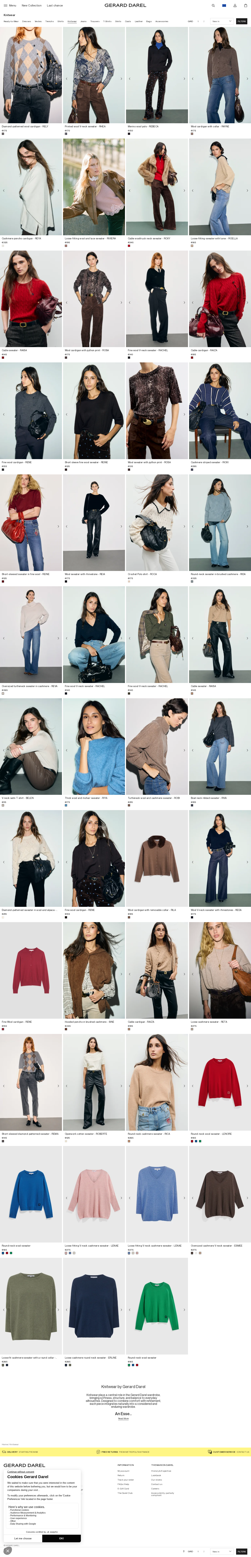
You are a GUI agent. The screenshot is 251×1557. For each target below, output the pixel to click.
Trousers (95, 21)
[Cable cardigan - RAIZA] (220, 299)
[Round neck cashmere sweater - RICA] (157, 1082)
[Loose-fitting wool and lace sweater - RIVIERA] (94, 187)
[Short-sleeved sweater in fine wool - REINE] (31, 522)
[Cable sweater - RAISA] (31, 299)
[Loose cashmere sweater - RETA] (220, 970)
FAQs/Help (123, 1484)
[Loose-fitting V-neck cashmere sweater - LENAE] (94, 1194)
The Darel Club (125, 1493)
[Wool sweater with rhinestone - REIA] (94, 522)
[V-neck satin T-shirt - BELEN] (31, 746)
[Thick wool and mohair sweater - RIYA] (94, 746)
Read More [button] (123, 1418)
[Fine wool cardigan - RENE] (31, 410)
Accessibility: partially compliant (162, 1494)
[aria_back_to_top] (183, 1551)
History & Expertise (161, 1471)
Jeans (83, 21)
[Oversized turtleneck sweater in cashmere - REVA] (31, 634)
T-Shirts (107, 21)
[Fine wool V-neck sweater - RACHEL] (157, 299)
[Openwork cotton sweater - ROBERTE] (94, 1082)
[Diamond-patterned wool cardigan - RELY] (31, 75)
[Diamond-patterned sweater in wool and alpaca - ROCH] (31, 858)
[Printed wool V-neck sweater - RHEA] (94, 75)
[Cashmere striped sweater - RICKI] (220, 410)
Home (5, 1444)
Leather (139, 21)
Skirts (118, 21)
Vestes (38, 21)
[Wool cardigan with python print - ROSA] (94, 299)
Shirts (61, 21)
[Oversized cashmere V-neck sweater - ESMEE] (220, 1194)
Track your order (126, 1480)
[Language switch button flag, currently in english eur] (224, 5)
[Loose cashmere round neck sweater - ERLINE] (94, 1306)
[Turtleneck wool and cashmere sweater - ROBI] (157, 746)
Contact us (156, 1484)
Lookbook (156, 1475)
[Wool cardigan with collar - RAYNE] (220, 75)
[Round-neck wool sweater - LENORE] (220, 1082)
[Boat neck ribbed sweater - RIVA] (220, 746)
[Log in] (235, 5)
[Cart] (245, 5)
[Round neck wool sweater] (31, 1194)
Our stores (156, 1480)
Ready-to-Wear (11, 21)
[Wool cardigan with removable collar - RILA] (157, 858)
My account (123, 1471)
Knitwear (72, 21)
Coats (128, 21)
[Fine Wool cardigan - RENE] (31, 970)
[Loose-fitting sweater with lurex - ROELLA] (220, 187)
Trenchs (49, 21)
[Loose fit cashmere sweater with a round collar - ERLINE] (31, 1306)
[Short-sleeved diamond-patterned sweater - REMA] (31, 1082)
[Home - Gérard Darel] (125, 5)
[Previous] (3, 78)
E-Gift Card (123, 1489)
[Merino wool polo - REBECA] (157, 75)
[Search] (213, 5)
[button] (241, 21)
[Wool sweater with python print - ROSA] (157, 410)
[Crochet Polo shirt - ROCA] (157, 522)
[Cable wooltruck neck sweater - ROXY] (157, 187)
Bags (149, 21)
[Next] (58, 78)
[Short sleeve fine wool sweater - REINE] (94, 410)
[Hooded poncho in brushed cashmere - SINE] (94, 970)
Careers (155, 1489)
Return (121, 1475)
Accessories (161, 21)
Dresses (26, 21)
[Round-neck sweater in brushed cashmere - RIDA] (220, 522)
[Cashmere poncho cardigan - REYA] (31, 187)
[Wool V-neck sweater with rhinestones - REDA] (220, 858)
